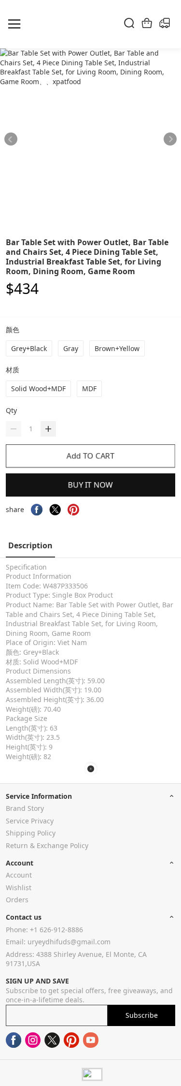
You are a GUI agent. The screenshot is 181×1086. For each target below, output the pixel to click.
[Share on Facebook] (36, 509)
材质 (13, 369)
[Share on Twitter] (55, 509)
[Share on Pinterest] (73, 509)
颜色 (13, 329)
